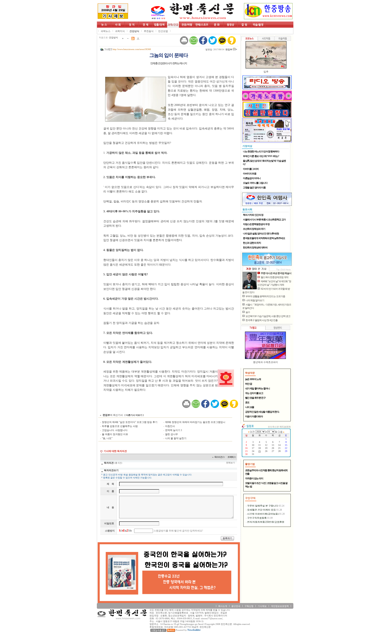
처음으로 (103, 37)
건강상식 (134, 31)
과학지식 (120, 31)
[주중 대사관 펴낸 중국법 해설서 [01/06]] (249, 280)
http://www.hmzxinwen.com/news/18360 (132, 49)
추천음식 (149, 31)
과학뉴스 (105, 31)
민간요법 (163, 31)
